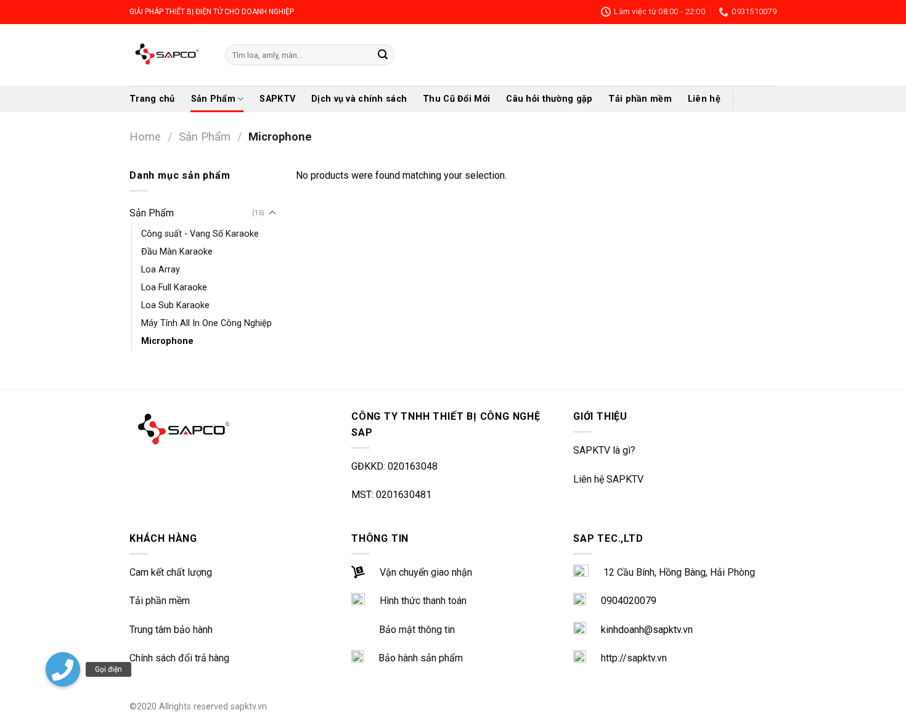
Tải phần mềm (639, 99)
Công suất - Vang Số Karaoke (200, 234)
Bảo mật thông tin (417, 629)
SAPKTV (277, 99)
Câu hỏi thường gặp (549, 99)
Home (145, 136)
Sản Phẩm (213, 99)
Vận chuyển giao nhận (426, 572)
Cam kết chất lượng (170, 572)
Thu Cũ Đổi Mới (456, 99)
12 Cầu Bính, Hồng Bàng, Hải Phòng (679, 572)
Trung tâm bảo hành (171, 629)
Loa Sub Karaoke (175, 305)
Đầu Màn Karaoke (177, 252)
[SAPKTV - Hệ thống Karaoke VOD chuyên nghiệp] (167, 55)
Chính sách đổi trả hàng (179, 658)
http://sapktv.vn (634, 658)
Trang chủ (152, 99)
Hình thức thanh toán (423, 601)
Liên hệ (704, 99)
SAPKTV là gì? (604, 450)
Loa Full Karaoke (174, 287)
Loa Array (160, 269)
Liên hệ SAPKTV (608, 479)
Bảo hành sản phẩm (420, 658)
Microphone (167, 341)
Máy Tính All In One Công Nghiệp (206, 323)
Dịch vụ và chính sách (359, 99)
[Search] (382, 54)
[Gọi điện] (63, 669)
